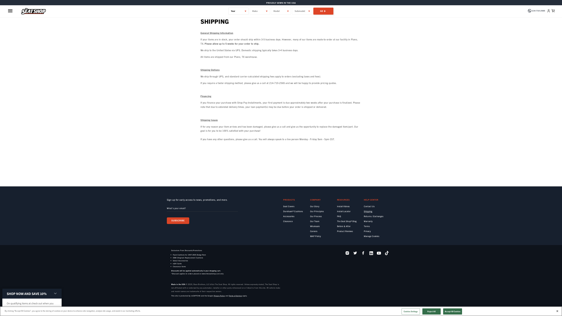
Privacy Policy (219, 296)
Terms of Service (235, 296)
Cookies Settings (411, 311)
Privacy (367, 231)
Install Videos (343, 206)
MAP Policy (315, 236)
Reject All (431, 311)
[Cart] (553, 11)
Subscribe (178, 220)
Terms (367, 226)
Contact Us (369, 206)
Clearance (288, 221)
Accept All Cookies (452, 311)
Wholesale (315, 226)
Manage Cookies (371, 236)
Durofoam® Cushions (293, 211)
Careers (313, 231)
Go (321, 11)
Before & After (344, 226)
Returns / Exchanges (373, 216)
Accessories (288, 216)
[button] (10, 11)
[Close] (557, 311)
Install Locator (344, 211)
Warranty (368, 221)
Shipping (368, 211)
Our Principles (317, 211)
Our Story (314, 206)
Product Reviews (345, 231)
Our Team (314, 221)
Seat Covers (288, 206)
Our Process (316, 216)
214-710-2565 (538, 11)
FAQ (339, 216)
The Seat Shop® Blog (347, 221)
